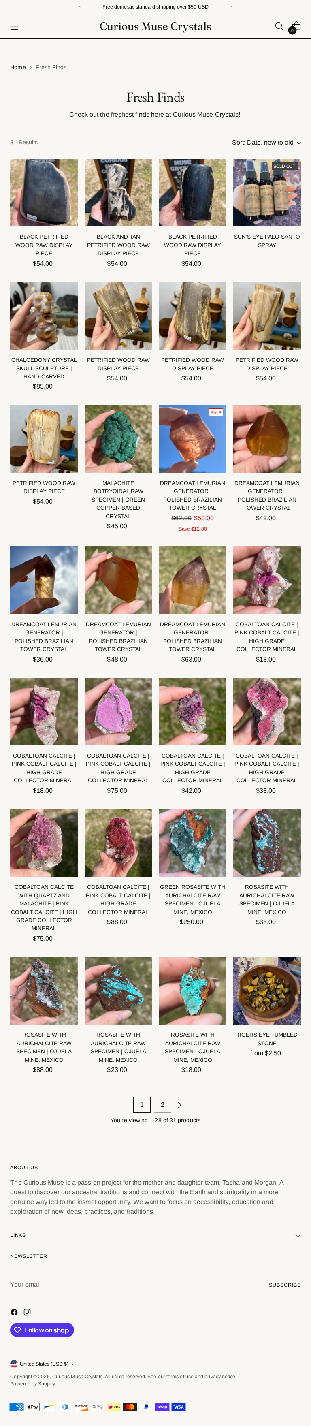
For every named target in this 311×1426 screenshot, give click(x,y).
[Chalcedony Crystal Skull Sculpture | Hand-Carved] (44, 316)
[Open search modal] (279, 26)
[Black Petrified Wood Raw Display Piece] (44, 193)
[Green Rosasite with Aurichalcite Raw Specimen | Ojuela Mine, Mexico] (193, 843)
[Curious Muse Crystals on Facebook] (15, 1313)
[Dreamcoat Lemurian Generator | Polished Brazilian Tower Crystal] (193, 439)
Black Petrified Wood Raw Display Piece (43, 245)
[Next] (230, 7)
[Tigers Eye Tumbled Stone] (267, 991)
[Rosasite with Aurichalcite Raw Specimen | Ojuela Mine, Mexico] (267, 843)
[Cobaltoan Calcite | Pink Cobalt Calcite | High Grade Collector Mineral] (267, 580)
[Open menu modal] (14, 26)
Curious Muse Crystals (77, 1376)
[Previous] (80, 7)
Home (18, 67)
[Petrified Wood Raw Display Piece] (118, 316)
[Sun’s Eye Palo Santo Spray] (267, 193)
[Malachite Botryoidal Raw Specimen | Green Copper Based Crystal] (118, 439)
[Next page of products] (179, 1105)
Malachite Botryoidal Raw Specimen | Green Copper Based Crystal (118, 499)
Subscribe (284, 1285)
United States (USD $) (44, 1364)
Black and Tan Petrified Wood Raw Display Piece (118, 245)
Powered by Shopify (32, 1384)
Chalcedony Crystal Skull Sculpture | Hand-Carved (44, 368)
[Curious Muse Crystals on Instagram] (28, 1313)
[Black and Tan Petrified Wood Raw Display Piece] (118, 193)
